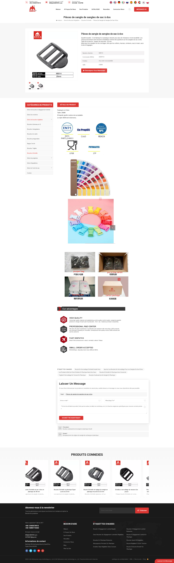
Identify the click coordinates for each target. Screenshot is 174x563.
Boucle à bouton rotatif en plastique (135, 548)
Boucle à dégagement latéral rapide (104, 529)
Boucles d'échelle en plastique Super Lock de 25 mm (41, 490)
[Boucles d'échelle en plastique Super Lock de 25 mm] (40, 474)
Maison (66, 529)
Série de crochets (32, 115)
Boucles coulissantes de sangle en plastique (102, 375)
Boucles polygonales (33, 139)
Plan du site (67, 548)
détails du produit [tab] (68, 105)
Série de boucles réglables (71, 20)
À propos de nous (70, 9)
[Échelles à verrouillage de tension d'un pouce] (102, 474)
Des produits (83, 9)
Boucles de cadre (32, 134)
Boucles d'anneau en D (34, 124)
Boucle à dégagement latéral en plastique (136, 536)
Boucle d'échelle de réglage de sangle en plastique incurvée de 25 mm (72, 490)
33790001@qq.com (31, 537)
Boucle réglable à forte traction (136, 543)
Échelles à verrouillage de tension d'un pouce (102, 490)
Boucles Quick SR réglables (135, 540)
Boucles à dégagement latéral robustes (136, 530)
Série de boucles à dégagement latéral (38, 110)
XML (131, 559)
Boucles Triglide (32, 148)
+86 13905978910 (35, 3)
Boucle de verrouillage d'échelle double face (87, 369)
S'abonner (143, 510)
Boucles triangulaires (33, 129)
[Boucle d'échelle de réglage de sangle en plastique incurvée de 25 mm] (71, 474)
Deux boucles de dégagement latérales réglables (108, 534)
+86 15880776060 (32, 528)
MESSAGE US (141, 9)
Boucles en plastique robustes (102, 540)
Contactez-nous (118, 9)
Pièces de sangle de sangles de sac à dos (79, 394)
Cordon (29, 173)
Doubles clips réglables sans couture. (104, 547)
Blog (65, 545)
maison (58, 9)
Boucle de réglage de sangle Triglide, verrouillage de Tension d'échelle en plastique (133, 491)
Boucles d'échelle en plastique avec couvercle (113, 372)
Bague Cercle (31, 143)
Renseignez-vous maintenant (95, 70)
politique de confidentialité (120, 559)
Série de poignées (32, 158)
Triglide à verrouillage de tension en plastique (72, 375)
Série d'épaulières (32, 163)
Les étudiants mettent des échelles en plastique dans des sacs (77, 372)
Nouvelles (106, 9)
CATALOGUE (96, 9)
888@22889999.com (55, 3)
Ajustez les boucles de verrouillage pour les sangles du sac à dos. (123, 369)
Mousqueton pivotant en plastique (103, 543)
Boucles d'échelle (86, 20)
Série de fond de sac (33, 168)
